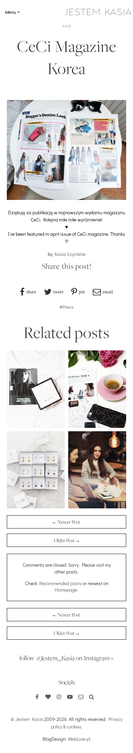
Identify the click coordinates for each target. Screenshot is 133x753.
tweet (58, 291)
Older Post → (66, 540)
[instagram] (59, 696)
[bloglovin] (48, 696)
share (31, 291)
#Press (66, 307)
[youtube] (70, 696)
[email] (81, 696)
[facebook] (37, 696)
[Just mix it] (36, 506)
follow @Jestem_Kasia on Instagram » (66, 657)
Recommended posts (60, 583)
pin (82, 291)
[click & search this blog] (91, 696)
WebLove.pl (79, 739)
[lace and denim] (97, 426)
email (108, 291)
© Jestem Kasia (27, 719)
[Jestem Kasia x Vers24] (97, 506)
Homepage (66, 590)
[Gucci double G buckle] (36, 426)
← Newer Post (66, 521)
